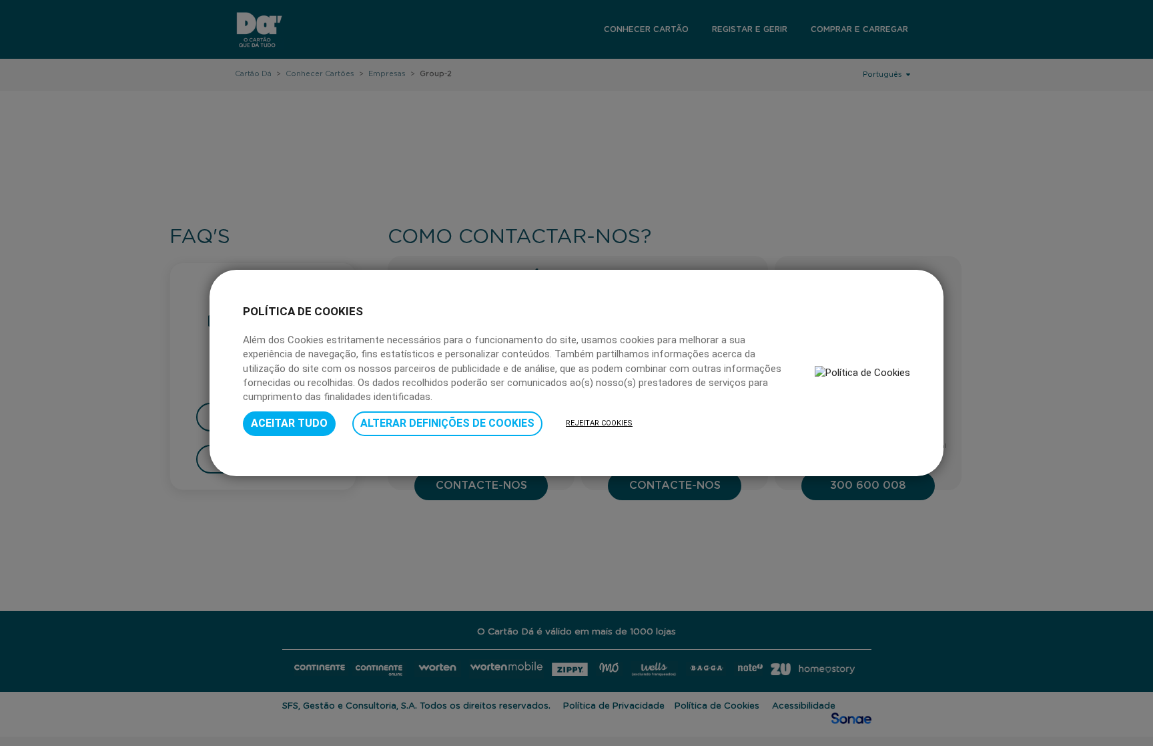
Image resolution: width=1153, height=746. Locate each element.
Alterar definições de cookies (447, 423)
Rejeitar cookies (599, 423)
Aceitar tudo (289, 423)
